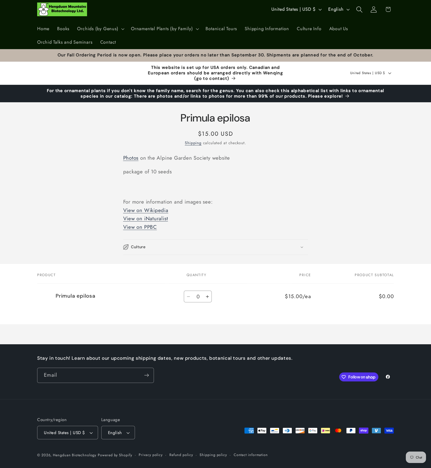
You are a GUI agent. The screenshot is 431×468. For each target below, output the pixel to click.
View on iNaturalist (145, 218)
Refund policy (181, 454)
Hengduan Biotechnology (74, 455)
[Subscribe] (146, 375)
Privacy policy (151, 454)
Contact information (251, 454)
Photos (131, 158)
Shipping (193, 143)
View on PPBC (140, 227)
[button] (100, 29)
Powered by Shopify (115, 455)
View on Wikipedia (145, 210)
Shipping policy (213, 454)
